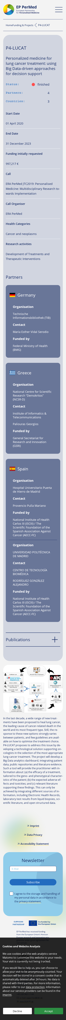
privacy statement (30, 901)
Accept (48, 1011)
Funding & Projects (22, 25)
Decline (17, 1011)
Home (9, 25)
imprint (7, 994)
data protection (35, 987)
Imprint (34, 826)
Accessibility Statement (35, 844)
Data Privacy (34, 835)
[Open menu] (59, 10)
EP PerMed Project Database (35, 25)
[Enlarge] (58, 669)
